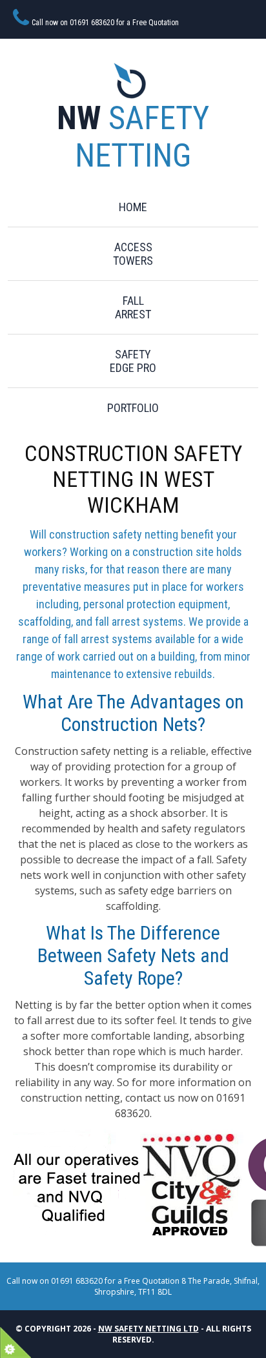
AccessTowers (133, 253)
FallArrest (133, 307)
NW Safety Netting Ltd (148, 1328)
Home (133, 207)
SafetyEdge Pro (133, 361)
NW (133, 136)
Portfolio (133, 408)
